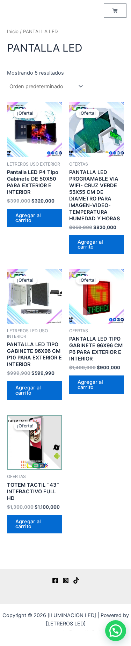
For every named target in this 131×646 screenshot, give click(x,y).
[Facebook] (55, 580)
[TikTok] (76, 580)
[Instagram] (66, 580)
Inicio (13, 31)
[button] (115, 630)
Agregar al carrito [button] (28, 218)
